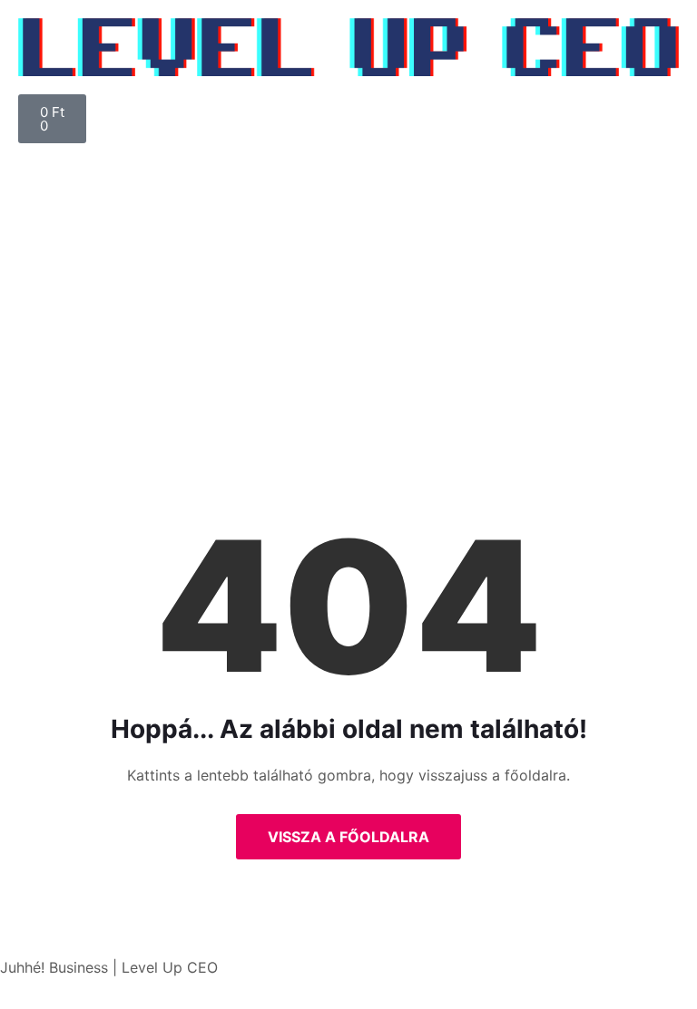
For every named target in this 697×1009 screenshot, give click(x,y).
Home (282, 369)
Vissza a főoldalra (348, 837)
